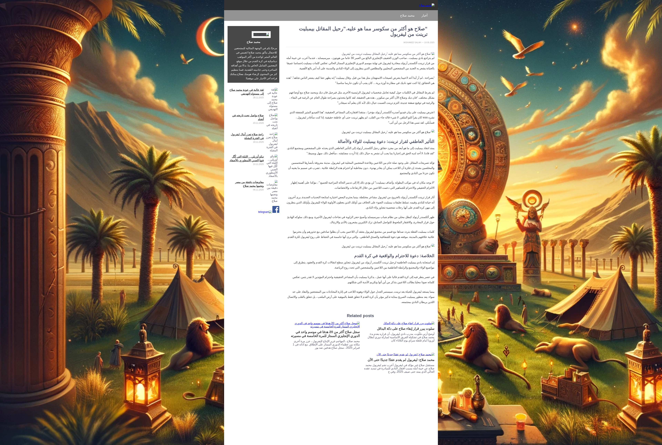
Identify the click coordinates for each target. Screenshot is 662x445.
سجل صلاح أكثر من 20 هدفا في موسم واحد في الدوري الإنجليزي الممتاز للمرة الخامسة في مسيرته (325, 334)
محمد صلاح (407, 15)
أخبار (425, 15)
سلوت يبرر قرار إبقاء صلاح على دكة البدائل (405, 328)
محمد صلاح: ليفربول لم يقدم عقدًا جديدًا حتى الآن (401, 360)
